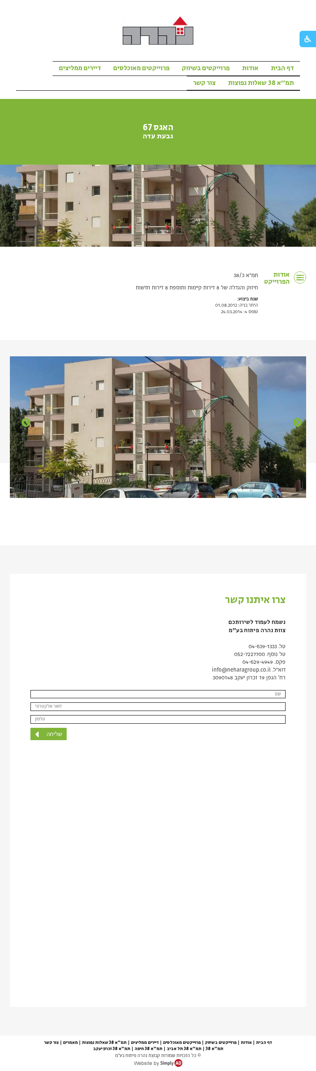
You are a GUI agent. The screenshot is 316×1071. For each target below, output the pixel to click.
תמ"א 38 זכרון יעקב (111, 1049)
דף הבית (282, 68)
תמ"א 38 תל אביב (184, 1049)
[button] (22, 426)
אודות (250, 68)
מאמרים (70, 1042)
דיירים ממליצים (80, 68)
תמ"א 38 (214, 1049)
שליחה (53, 734)
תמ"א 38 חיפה (149, 1049)
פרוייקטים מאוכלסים (141, 68)
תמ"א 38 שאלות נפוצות (261, 83)
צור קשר (204, 83)
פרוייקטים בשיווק (206, 68)
